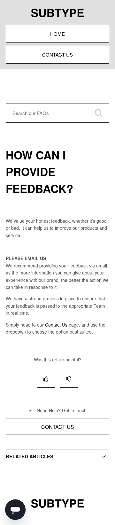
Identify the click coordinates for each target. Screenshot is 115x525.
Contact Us (57, 54)
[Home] (57, 509)
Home (57, 33)
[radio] (46, 379)
